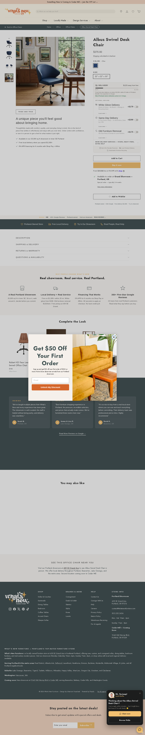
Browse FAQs (124, 720)
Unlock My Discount (50, 387)
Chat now (126, 713)
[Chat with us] (139, 729)
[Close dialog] (114, 337)
